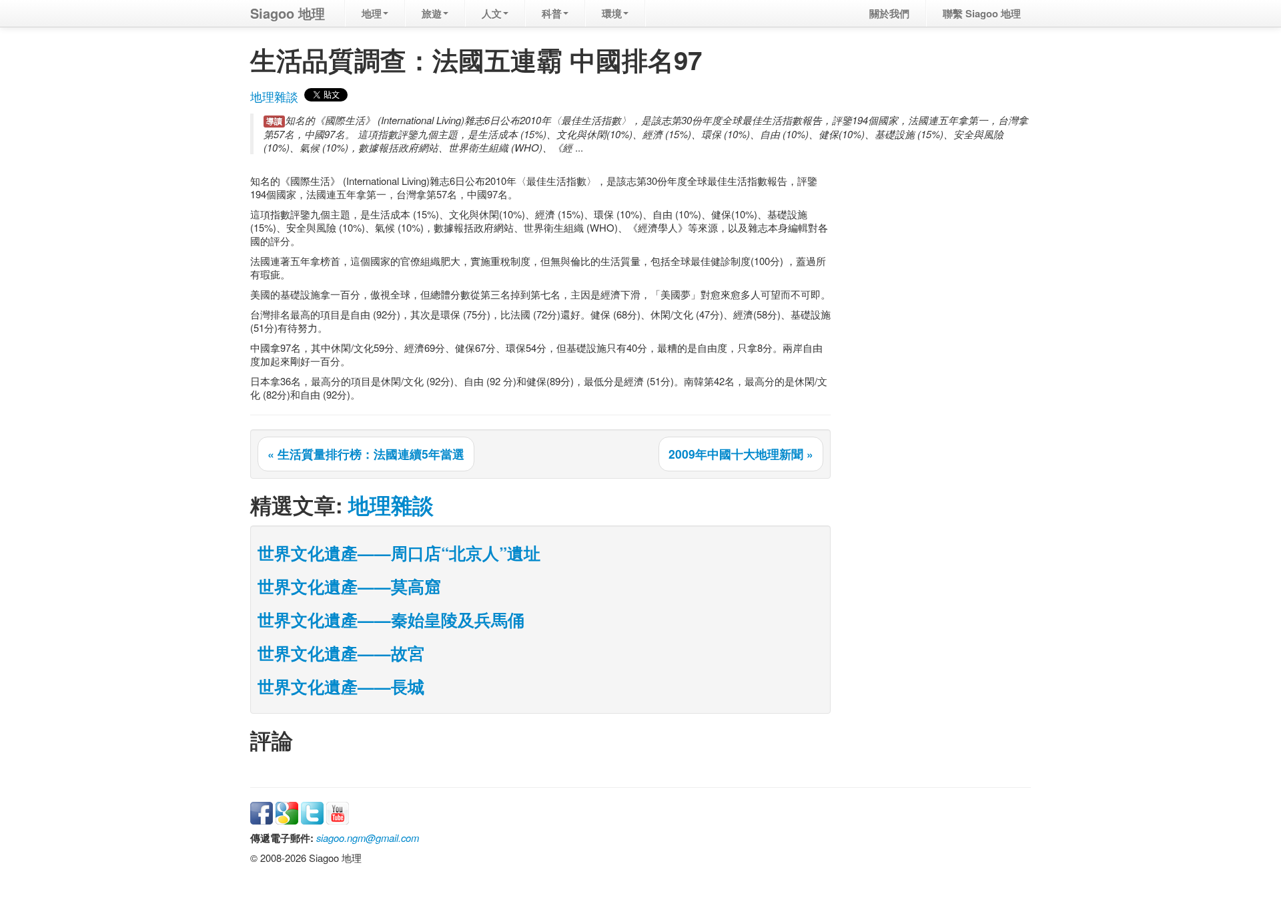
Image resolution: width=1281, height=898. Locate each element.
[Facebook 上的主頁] (261, 812)
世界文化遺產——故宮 (341, 653)
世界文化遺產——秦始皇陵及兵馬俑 (391, 620)
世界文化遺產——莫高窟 (349, 586)
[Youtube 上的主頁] (337, 812)
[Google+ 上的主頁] (287, 812)
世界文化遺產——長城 (341, 686)
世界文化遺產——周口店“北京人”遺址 (399, 553)
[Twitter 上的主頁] (312, 812)
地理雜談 (274, 96)
